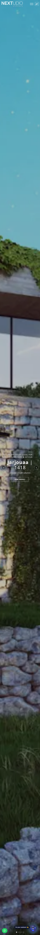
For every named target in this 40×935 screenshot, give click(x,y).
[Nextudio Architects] (12, 4)
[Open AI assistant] (33, 929)
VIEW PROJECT (20, 479)
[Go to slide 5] (23, 932)
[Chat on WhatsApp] (4, 930)
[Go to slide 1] (16, 932)
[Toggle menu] (31, 4)
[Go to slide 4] (21, 932)
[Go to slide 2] (18, 932)
